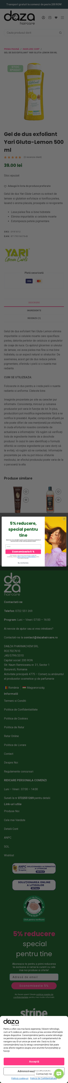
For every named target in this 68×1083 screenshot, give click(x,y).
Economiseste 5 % (23, 551)
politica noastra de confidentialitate (26, 556)
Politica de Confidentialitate (43, 1078)
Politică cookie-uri (19, 1078)
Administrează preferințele (34, 1071)
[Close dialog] (64, 518)
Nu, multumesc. (23, 563)
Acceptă (34, 1061)
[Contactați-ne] (59, 1074)
